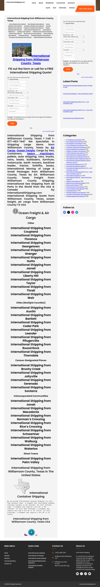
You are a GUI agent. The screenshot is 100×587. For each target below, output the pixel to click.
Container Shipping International (34, 26)
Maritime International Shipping (42, 32)
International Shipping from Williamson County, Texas (31, 59)
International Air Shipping (36, 555)
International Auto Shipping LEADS (73, 118)
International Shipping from (32, 30)
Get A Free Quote (85, 9)
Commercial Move (10, 561)
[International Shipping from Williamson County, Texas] (15, 213)
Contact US (7, 563)
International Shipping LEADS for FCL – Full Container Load (76, 102)
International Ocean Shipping (37, 558)
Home (6, 553)
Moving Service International (32, 33)
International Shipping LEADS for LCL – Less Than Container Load (78, 110)
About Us (7, 558)
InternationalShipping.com (15, 2)
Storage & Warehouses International (20, 37)
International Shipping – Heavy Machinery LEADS (78, 94)
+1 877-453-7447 (60, 552)
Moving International (15, 33)
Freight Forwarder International (33, 28)
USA (68, 566)
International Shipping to (73, 176)
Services (6, 555)
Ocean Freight (26, 150)
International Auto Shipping (36, 553)
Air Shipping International (74, 140)
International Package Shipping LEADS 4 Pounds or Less (77, 86)
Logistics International (24, 32)
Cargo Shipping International (75, 145)
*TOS (31, 128)
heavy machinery (40, 153)
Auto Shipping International (17, 24)
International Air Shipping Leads (76, 155)
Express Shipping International (75, 149)
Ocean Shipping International (75, 189)
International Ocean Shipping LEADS (77, 159)
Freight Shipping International (75, 153)
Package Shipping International (40, 35)
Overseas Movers (23, 35)
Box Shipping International (36, 24)
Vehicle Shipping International (43, 37)
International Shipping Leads (75, 166)
